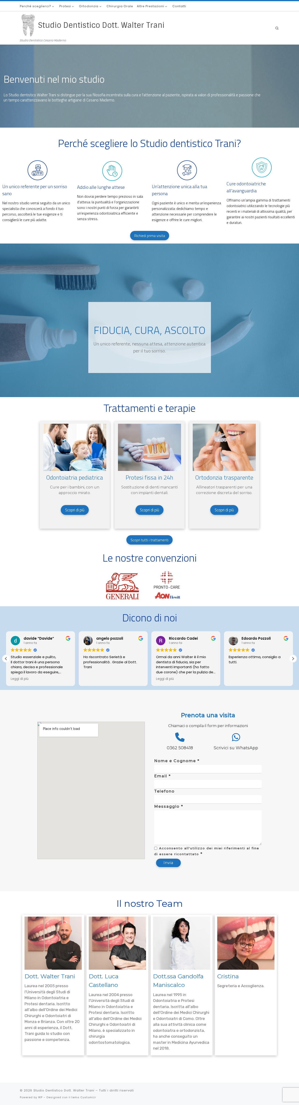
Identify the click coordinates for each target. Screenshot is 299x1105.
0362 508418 (180, 747)
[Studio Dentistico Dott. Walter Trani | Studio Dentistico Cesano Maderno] (28, 25)
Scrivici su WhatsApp (236, 747)
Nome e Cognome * (176, 761)
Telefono (164, 791)
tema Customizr (83, 1097)
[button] (292, 658)
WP (40, 1097)
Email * (162, 776)
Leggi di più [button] (19, 679)
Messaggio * (168, 806)
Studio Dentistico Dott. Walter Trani (63, 1090)
